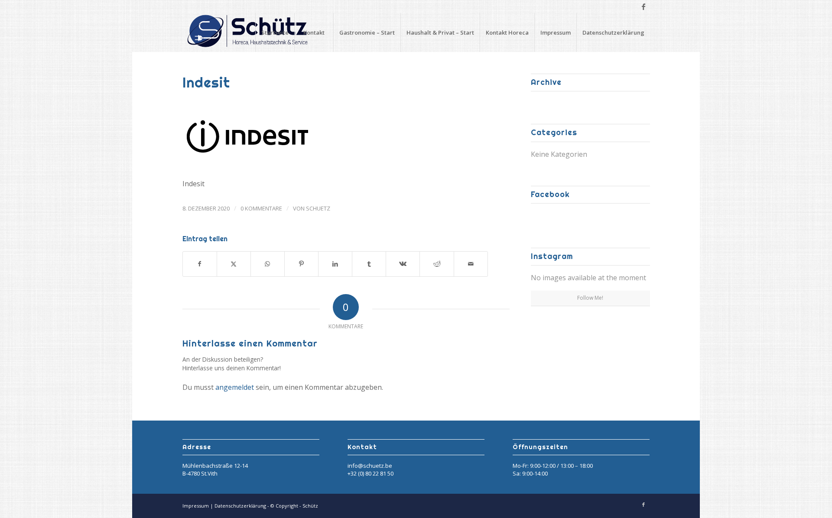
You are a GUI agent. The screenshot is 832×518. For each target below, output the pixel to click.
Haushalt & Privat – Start (440, 32)
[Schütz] (247, 32)
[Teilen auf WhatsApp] (267, 264)
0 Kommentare (261, 208)
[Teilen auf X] (233, 264)
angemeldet (234, 387)
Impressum (555, 32)
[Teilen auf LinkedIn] (335, 264)
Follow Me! (590, 297)
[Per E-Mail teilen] (471, 264)
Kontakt (314, 32)
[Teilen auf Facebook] (200, 264)
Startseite (275, 32)
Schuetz (318, 208)
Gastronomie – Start (367, 32)
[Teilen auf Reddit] (436, 264)
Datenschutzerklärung (613, 32)
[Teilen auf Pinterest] (301, 264)
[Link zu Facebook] (643, 6)
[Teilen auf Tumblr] (369, 264)
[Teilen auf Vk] (402, 264)
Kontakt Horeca (507, 32)
